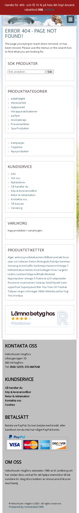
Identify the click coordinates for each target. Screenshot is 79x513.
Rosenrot (13, 282)
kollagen (45, 270)
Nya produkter (20, 151)
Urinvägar (31, 291)
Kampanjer (18, 143)
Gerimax (64, 261)
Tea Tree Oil (49, 287)
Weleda (50, 291)
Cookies (10, 404)
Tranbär (62, 287)
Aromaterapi (18, 120)
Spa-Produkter (20, 128)
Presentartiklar (20, 124)
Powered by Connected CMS (26, 507)
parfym (15, 115)
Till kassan (17, 203)
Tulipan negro (16, 291)
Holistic (29, 270)
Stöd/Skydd (53, 282)
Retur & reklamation (23, 195)
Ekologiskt (43, 261)
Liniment (21, 274)
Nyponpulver (16, 278)
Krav (54, 270)
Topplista (16, 147)
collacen (23, 261)
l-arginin (63, 270)
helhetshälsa (16, 270)
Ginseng (13, 265)
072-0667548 (32, 367)
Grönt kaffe (26, 265)
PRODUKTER (18, 103)
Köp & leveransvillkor (24, 191)
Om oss (15, 178)
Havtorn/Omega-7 (57, 265)
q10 (49, 278)
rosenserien (27, 282)
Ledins (12, 274)
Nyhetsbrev (18, 182)
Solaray (40, 282)
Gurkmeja (39, 265)
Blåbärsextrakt (53, 257)
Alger (11, 257)
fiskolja (54, 261)
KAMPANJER (18, 99)
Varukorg (16, 208)
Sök (49, 71)
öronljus (18, 295)
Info (13, 174)
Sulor (64, 282)
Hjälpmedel (18, 107)
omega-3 (29, 278)
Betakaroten (36, 257)
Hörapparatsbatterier (24, 111)
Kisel (37, 270)
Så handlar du (19, 186)
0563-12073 (16, 367)
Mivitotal (50, 274)
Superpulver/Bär (31, 287)
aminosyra (21, 257)
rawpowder (59, 278)
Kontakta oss (19, 199)
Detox (32, 261)
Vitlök (41, 291)
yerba (59, 291)
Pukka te (41, 278)
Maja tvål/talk (35, 274)
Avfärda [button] (49, 9)
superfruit (14, 287)
